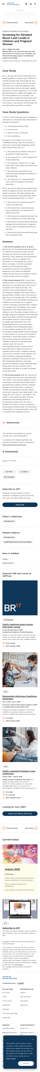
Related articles (7, 563)
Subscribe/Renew (8, 1028)
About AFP (24, 1028)
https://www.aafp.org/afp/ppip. (14, 445)
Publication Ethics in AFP (27, 1033)
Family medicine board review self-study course (17, 625)
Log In (4, 460)
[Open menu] (3, 4)
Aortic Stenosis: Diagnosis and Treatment (19, 890)
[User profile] (31, 4)
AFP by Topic (7, 1001)
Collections (6, 1005)
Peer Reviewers (25, 996)
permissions (19, 964)
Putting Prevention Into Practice (15, 31)
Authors (23, 992)
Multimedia (6, 1017)
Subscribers (24, 1001)
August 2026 (12, 869)
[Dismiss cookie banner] (33, 1039)
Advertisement (20, 10)
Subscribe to (11, 928)
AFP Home (6, 992)
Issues (4, 996)
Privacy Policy (10, 1058)
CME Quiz (5, 1009)
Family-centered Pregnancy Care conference (18, 772)
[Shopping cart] (26, 4)
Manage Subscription (9, 1032)
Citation (5, 559)
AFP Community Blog (9, 1013)
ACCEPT (26, 1063)
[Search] (35, 4)
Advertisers (24, 1005)
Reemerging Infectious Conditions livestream (19, 697)
